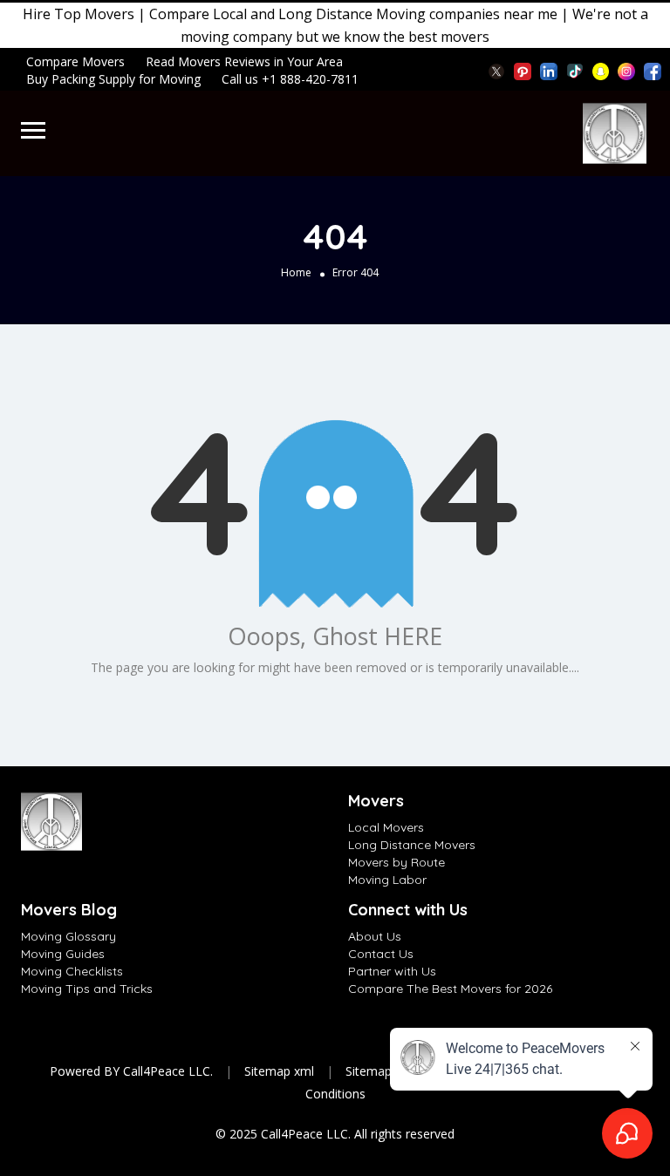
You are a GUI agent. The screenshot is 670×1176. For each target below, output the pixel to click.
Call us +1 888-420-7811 (290, 79)
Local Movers (386, 827)
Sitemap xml (279, 1071)
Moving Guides (63, 954)
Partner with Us (392, 971)
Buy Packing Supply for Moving (113, 79)
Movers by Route (396, 862)
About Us (374, 936)
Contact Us (381, 954)
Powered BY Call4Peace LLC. (131, 1071)
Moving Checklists (72, 971)
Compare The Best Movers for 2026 (450, 988)
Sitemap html (382, 1071)
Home (296, 272)
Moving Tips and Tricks (87, 988)
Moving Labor (387, 879)
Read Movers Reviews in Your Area (244, 61)
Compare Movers (75, 61)
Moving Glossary (68, 936)
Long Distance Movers (411, 845)
